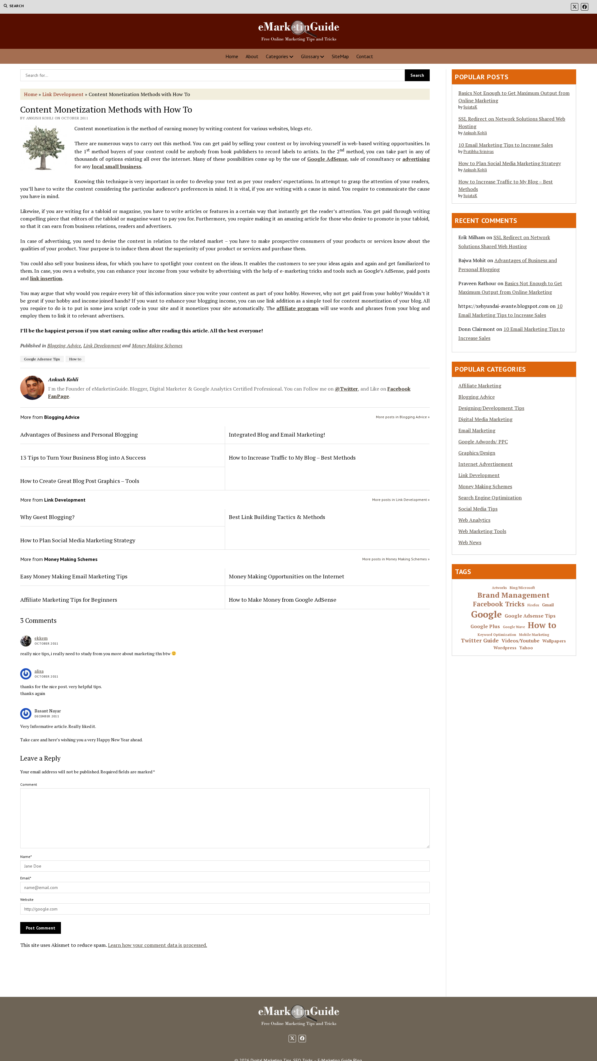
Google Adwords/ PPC (483, 441)
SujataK (470, 107)
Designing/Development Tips (491, 408)
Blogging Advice (64, 345)
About (252, 56)
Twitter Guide (480, 640)
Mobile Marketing (534, 635)
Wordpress (504, 648)
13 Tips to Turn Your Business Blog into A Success (83, 457)
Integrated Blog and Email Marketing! (277, 434)
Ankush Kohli (475, 133)
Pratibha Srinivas (478, 151)
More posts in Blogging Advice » (403, 417)
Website (27, 899)
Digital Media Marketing (485, 419)
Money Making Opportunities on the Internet (286, 576)
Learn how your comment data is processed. (157, 945)
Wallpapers (554, 641)
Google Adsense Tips (42, 359)
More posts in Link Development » (401, 499)
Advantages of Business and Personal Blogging (79, 434)
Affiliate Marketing (479, 385)
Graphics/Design (476, 452)
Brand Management (513, 595)
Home (231, 56)
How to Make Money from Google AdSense (282, 599)
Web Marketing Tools (482, 531)
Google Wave (514, 627)
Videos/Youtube (520, 641)
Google (486, 614)
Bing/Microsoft (522, 588)
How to (75, 359)
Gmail (548, 605)
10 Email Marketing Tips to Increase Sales (505, 144)
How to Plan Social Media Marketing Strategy (77, 540)
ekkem (41, 638)
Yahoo (526, 648)
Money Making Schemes (157, 345)
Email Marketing (476, 430)
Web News (469, 542)
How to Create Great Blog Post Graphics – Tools (79, 480)
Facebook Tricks (499, 604)
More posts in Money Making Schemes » (396, 559)
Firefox (533, 605)
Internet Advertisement (485, 464)
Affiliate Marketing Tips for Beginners (68, 599)
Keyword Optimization (497, 635)
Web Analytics (474, 520)
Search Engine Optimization (490, 497)
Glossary (310, 56)
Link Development (63, 94)
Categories (277, 56)
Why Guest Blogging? (47, 517)
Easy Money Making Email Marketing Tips (73, 576)
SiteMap (340, 56)
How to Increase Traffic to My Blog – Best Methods (292, 457)
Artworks (499, 588)
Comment (28, 784)
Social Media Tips (477, 508)
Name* (26, 856)
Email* (25, 878)
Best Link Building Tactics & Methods (277, 517)
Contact (364, 56)
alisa (39, 671)
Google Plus (485, 626)
